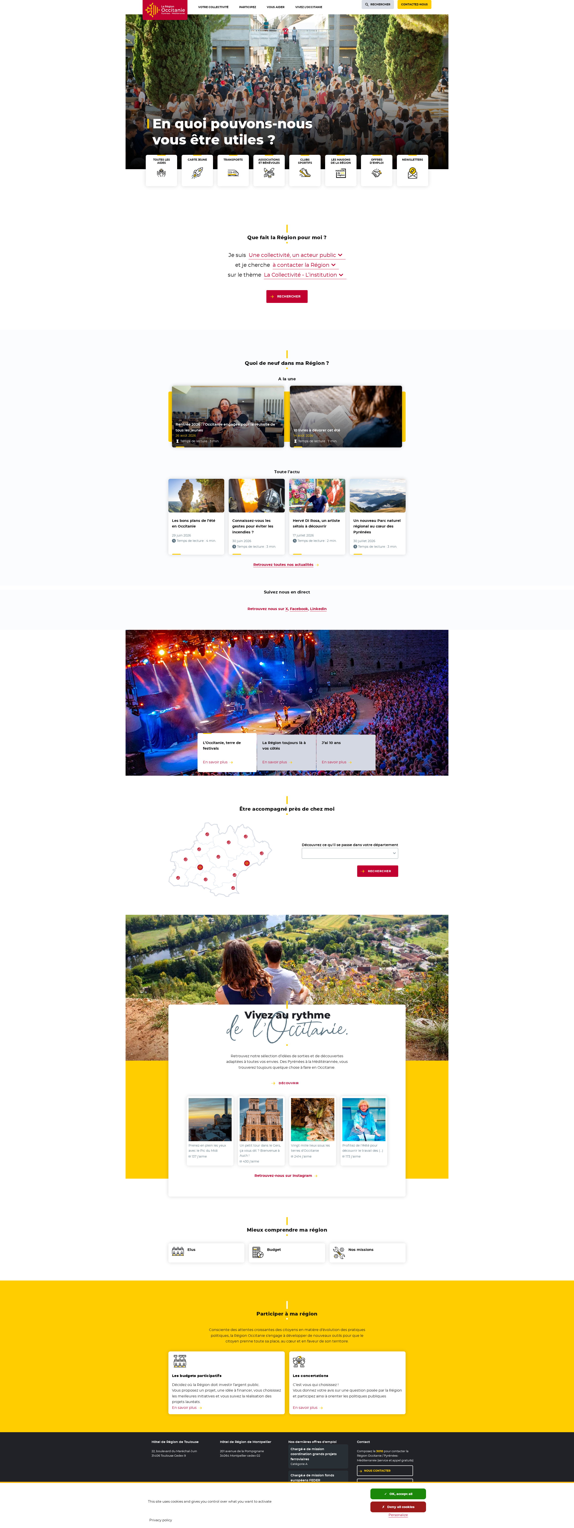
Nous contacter (377, 1470)
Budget (274, 1250)
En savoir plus (184, 1407)
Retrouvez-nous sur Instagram (286, 1175)
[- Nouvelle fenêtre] (210, 1119)
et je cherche (252, 265)
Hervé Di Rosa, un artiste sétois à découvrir (316, 524)
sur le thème (244, 274)
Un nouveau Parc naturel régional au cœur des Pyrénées (377, 526)
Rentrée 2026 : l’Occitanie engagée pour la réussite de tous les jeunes (225, 427)
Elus (191, 1250)
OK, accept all (400, 1494)
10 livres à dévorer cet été (317, 430)
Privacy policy (160, 1520)
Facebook (299, 609)
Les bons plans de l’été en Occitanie (193, 524)
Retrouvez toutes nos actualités (283, 565)
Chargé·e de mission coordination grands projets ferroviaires (314, 1454)
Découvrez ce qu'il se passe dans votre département (350, 845)
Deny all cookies (400, 1507)
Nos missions (361, 1250)
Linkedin (318, 609)
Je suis (237, 255)
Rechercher (288, 296)
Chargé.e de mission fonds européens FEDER (312, 1477)
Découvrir (289, 1083)
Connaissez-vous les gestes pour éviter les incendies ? (252, 526)
